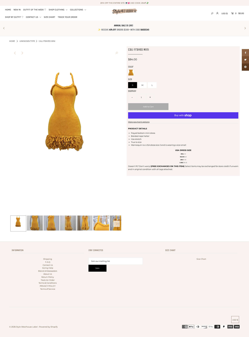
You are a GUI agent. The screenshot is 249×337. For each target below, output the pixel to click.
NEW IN (17, 9)
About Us (47, 274)
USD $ (224, 13)
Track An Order (48, 280)
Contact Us (48, 265)
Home (12, 41)
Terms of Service (47, 289)
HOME (8, 9)
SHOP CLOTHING (57, 9)
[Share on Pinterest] (245, 67)
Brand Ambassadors (47, 271)
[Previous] (15, 53)
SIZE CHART (49, 17)
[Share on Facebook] (245, 52)
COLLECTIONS (77, 9)
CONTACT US (32, 17)
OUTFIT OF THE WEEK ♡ (34, 9)
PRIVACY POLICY (47, 286)
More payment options (138, 122)
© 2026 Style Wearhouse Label (23, 327)
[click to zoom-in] (116, 53)
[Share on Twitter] (245, 59)
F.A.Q (47, 262)
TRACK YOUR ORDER (67, 17)
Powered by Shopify (48, 327)
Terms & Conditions (48, 283)
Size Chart (201, 259)
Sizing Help (47, 268)
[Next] (22, 53)
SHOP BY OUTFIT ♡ (14, 17)
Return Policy (47, 277)
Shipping (47, 259)
